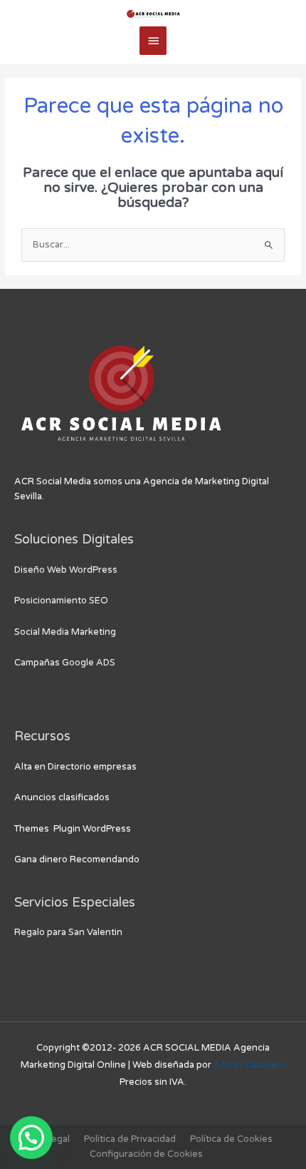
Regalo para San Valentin (68, 932)
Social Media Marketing (65, 632)
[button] (31, 1137)
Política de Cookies (231, 1139)
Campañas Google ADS (64, 662)
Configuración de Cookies (146, 1154)
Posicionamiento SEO (61, 600)
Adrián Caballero (249, 1065)
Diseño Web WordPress (65, 570)
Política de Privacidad (130, 1139)
